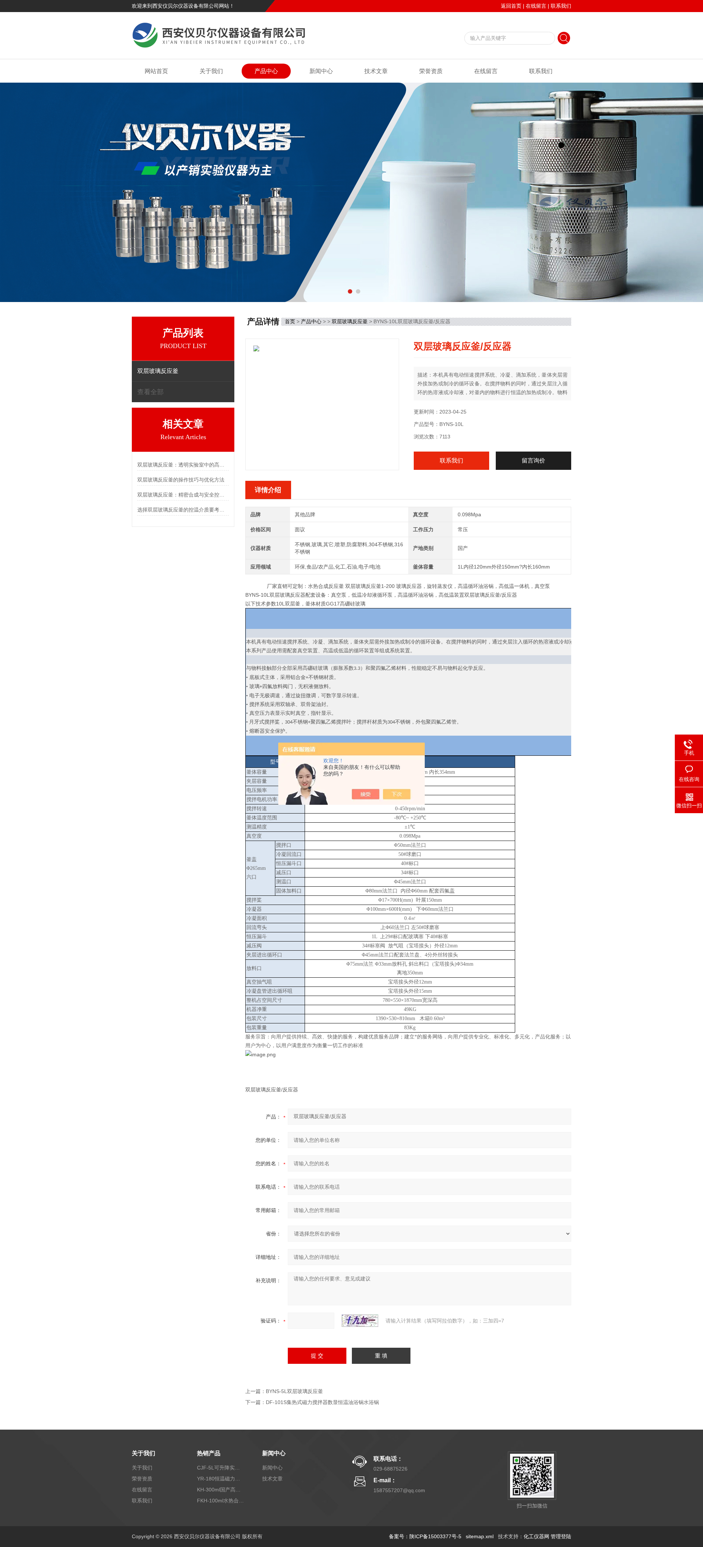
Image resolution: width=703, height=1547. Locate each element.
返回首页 (511, 6)
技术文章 (376, 71)
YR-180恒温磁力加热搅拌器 (221, 1479)
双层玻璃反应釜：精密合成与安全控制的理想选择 (183, 495)
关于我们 (211, 71)
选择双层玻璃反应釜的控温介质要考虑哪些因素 (183, 510)
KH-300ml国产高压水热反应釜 (221, 1490)
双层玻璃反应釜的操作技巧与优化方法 (180, 480)
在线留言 (536, 6)
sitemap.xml (480, 1536)
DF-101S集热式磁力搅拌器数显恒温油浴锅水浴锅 (322, 1402)
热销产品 (208, 1453)
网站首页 (156, 71)
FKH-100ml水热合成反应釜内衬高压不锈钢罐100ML (221, 1500)
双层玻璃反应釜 (350, 321)
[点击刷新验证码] (360, 1320)
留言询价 (533, 460)
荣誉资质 (431, 71)
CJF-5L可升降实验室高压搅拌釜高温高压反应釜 (221, 1468)
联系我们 (561, 6)
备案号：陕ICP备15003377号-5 (425, 1536)
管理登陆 (561, 1536)
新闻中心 (321, 71)
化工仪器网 (536, 1536)
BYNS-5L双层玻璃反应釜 (294, 1391)
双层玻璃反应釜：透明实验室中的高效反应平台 (183, 465)
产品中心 (266, 71)
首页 (290, 321)
